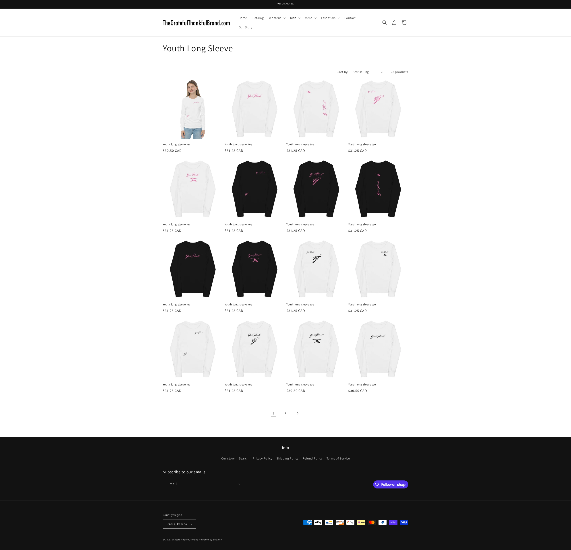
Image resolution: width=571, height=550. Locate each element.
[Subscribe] (238, 484)
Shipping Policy (287, 459)
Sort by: (342, 72)
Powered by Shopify (210, 539)
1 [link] (273, 413)
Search (244, 459)
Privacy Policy (262, 459)
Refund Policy (312, 459)
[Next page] (297, 413)
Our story (228, 459)
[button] (277, 18)
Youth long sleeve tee (176, 144)
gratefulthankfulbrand (185, 539)
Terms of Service (338, 459)
